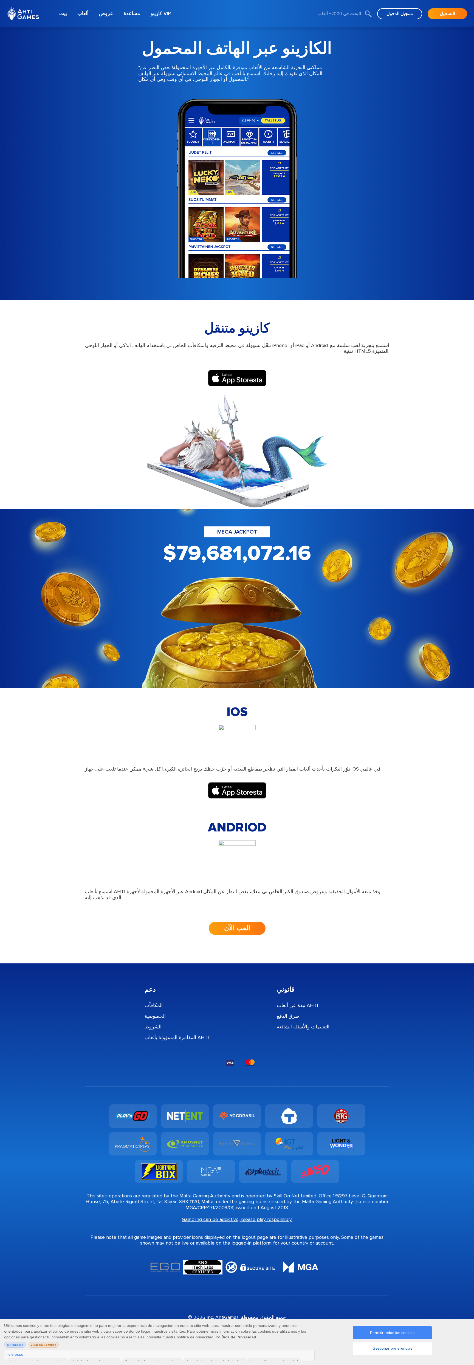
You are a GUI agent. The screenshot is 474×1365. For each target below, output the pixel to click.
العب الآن (237, 928)
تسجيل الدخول (399, 13)
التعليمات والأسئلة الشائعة (303, 1027)
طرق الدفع (288, 1016)
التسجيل (447, 13)
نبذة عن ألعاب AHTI (297, 1005)
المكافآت (154, 1005)
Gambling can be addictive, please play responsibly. (237, 1219)
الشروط (153, 1027)
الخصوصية (155, 1016)
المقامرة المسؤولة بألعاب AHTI (177, 1037)
